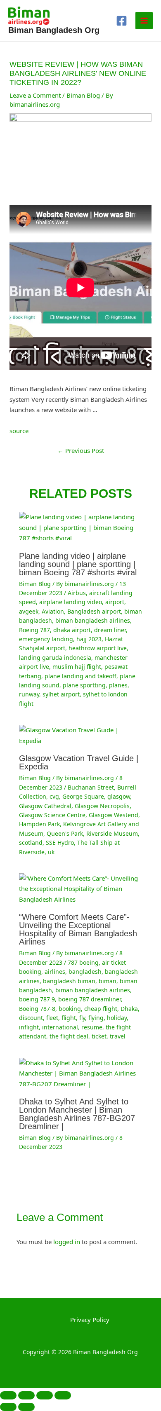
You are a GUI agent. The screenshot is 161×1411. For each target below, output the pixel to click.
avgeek (28, 611)
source (18, 431)
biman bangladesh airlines (92, 620)
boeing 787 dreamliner (89, 999)
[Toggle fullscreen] (26, 1395)
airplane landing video (70, 602)
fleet (52, 1018)
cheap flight (100, 1009)
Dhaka (129, 1009)
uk (51, 852)
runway (29, 694)
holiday (117, 1018)
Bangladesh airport (94, 611)
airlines (55, 971)
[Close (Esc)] (62, 1395)
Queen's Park (65, 833)
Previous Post (80, 450)
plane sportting (84, 685)
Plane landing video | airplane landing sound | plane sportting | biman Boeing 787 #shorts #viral (78, 564)
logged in (66, 1242)
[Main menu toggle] (144, 21)
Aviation (53, 611)
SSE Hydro (60, 842)
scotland (31, 842)
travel (117, 1036)
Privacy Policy (89, 1319)
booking (70, 1009)
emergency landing (46, 639)
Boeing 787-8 (37, 1009)
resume (91, 1027)
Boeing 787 (34, 630)
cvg (54, 796)
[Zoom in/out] (8, 1395)
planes (118, 685)
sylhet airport (61, 694)
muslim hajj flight (76, 666)
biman (107, 981)
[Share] (44, 1395)
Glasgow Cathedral (45, 806)
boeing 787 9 (37, 999)
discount (31, 1018)
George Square (83, 796)
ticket (99, 1036)
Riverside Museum (112, 833)
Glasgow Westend (113, 815)
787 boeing (83, 962)
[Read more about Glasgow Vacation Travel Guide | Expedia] (80, 735)
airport (114, 602)
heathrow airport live (98, 648)
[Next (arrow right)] (26, 1407)
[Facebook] (121, 20)
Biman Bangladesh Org (53, 30)
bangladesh (85, 971)
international (60, 1027)
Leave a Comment (35, 95)
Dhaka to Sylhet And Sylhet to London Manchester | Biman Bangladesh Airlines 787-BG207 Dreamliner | (77, 1114)
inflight (29, 1027)
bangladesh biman (69, 981)
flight (69, 1018)
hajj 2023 (89, 639)
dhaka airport (72, 630)
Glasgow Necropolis (102, 806)
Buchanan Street (91, 787)
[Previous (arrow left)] (8, 1407)
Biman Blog (83, 95)
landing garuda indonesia (55, 657)
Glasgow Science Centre (52, 815)
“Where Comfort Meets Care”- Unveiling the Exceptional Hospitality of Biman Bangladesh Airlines (78, 929)
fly (82, 1018)
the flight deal (69, 1036)
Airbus (77, 593)
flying (96, 1018)
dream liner (110, 630)
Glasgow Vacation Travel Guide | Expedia (78, 762)
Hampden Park (39, 824)
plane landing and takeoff (80, 676)
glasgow (118, 796)
